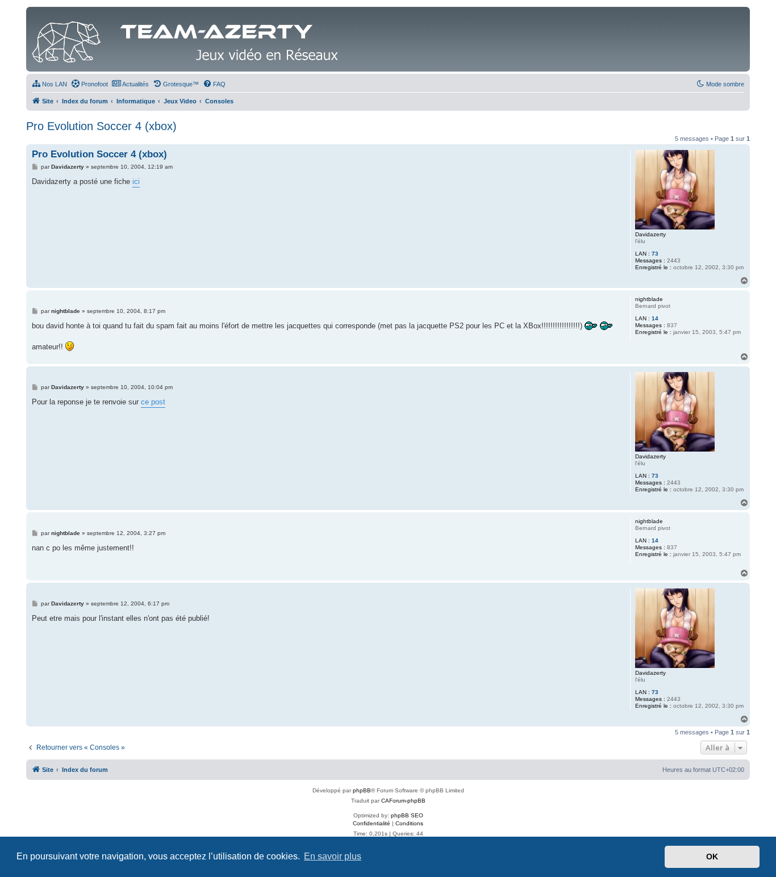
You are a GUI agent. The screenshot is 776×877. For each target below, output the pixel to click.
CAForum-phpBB (403, 800)
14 (655, 318)
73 (655, 253)
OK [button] (712, 856)
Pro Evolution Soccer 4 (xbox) (101, 126)
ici (136, 181)
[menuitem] (49, 84)
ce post (153, 402)
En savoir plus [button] (332, 856)
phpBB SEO (407, 815)
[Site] (188, 39)
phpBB (362, 790)
